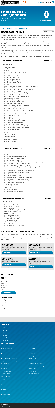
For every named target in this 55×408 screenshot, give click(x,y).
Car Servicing (32, 353)
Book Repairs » (8, 265)
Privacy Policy (6, 337)
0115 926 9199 (44, 3)
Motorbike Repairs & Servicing (36, 363)
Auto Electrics (6, 346)
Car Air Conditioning (7, 348)
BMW (4, 381)
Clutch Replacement (33, 356)
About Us (5, 330)
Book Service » (35, 253)
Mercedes (5, 386)
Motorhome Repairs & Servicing (36, 366)
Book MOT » (7, 253)
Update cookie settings (6, 406)
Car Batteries (32, 348)
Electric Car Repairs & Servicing (10, 358)
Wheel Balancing (6, 373)
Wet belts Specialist (7, 371)
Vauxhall (4, 389)
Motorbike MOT (6, 363)
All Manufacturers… (7, 394)
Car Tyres (5, 356)
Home (4, 327)
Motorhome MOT (6, 366)
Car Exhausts (32, 351)
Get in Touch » (35, 267)
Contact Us (5, 335)
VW (3, 392)
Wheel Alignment (33, 371)
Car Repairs (5, 353)
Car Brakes (5, 351)
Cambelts (31, 346)
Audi (4, 379)
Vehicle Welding (32, 368)
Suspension (5, 368)
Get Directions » (8, 293)
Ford (4, 384)
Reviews (5, 332)
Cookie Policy (6, 340)
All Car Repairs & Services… (35, 373)
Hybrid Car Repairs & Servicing (10, 361)
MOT (30, 361)
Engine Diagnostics (33, 358)
